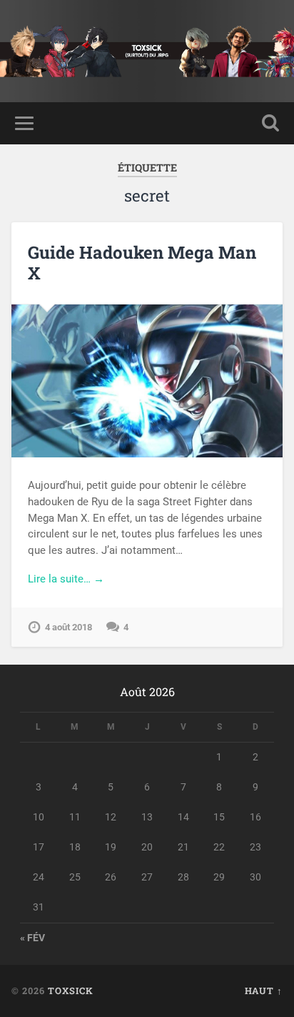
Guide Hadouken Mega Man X (142, 262)
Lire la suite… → (66, 578)
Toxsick (70, 990)
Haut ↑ (264, 990)
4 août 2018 (68, 627)
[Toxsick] (147, 51)
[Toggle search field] (270, 123)
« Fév (32, 937)
